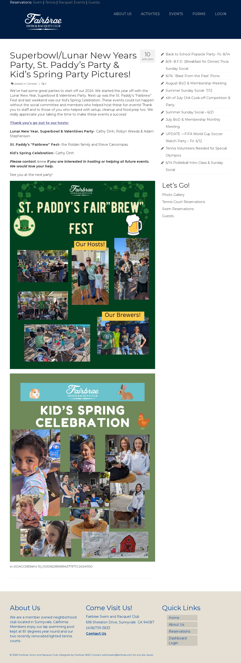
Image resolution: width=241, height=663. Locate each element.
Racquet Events (72, 2)
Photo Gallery (173, 195)
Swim (38, 2)
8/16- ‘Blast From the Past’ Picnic (193, 76)
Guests (94, 2)
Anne (41, 161)
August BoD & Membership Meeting (196, 83)
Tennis (50, 2)
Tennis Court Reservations (183, 202)
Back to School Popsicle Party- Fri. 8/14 (198, 54)
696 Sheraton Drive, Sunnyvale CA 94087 (120, 622)
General (32, 83)
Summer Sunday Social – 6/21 (190, 112)
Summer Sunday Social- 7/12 (189, 90)
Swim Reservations (178, 209)
